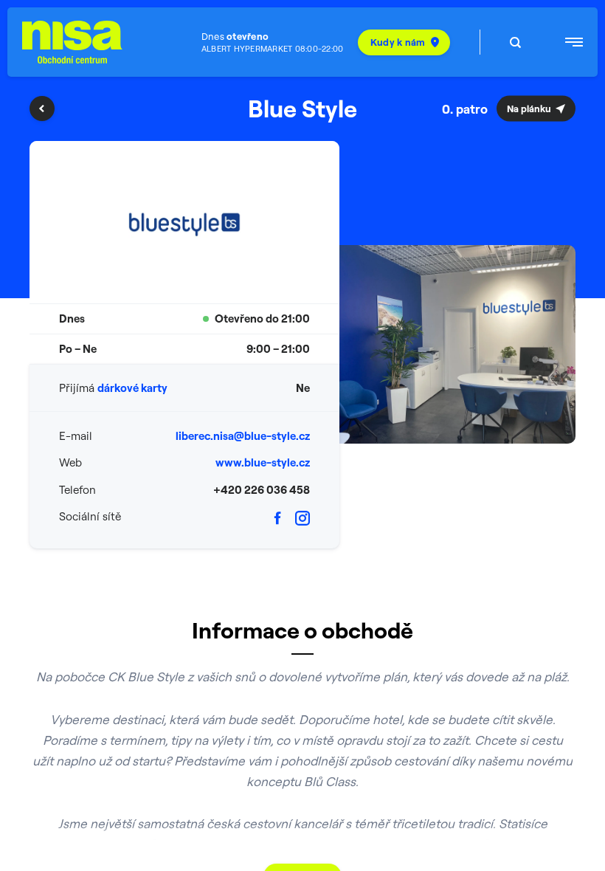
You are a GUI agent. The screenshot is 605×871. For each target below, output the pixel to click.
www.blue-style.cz (262, 462)
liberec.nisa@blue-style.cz (243, 436)
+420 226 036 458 (261, 490)
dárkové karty (132, 388)
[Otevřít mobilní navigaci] (574, 42)
